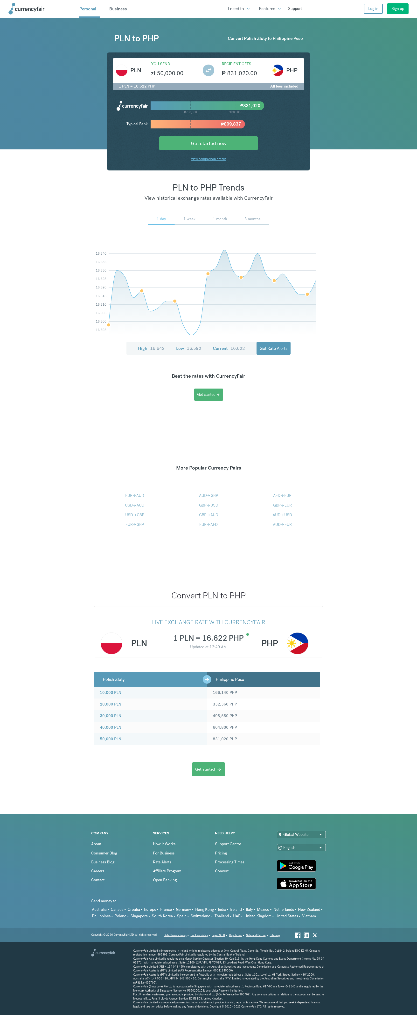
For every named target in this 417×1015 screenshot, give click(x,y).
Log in (373, 8)
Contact (97, 880)
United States (287, 916)
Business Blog (102, 862)
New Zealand (309, 909)
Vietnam (309, 916)
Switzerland (200, 916)
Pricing (221, 853)
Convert (222, 871)
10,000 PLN (110, 692)
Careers (97, 871)
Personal (87, 9)
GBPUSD (208, 505)
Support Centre (228, 843)
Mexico (263, 909)
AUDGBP (208, 495)
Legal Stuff (218, 935)
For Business (163, 853)
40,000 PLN (110, 727)
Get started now (208, 143)
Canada (117, 909)
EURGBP (134, 524)
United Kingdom (257, 916)
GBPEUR (282, 505)
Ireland (236, 909)
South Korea (162, 916)
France (166, 909)
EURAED (208, 524)
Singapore (139, 916)
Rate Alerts (162, 862)
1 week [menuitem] (189, 218)
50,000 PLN (110, 739)
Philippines (101, 916)
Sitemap (275, 935)
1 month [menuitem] (220, 218)
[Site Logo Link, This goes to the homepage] (41, 9)
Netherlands (283, 909)
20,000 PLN (110, 704)
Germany (183, 909)
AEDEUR (282, 495)
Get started (208, 394)
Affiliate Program (167, 871)
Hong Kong (204, 909)
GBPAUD (208, 514)
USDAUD (134, 505)
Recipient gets (236, 63)
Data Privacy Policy (175, 935)
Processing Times (229, 862)
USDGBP (134, 514)
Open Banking (165, 880)
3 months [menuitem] (252, 218)
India (222, 909)
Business (118, 9)
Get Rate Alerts (273, 348)
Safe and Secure (256, 935)
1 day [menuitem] (161, 218)
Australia (99, 909)
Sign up (397, 8)
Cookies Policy (199, 935)
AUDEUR (282, 524)
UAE (236, 916)
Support (295, 8)
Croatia (134, 909)
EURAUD (134, 495)
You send (160, 63)
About (96, 843)
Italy (249, 909)
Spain (182, 916)
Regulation (235, 935)
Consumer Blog (104, 853)
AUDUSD (282, 514)
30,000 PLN (110, 715)
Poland (120, 916)
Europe (150, 909)
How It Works (164, 843)
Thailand (222, 916)
